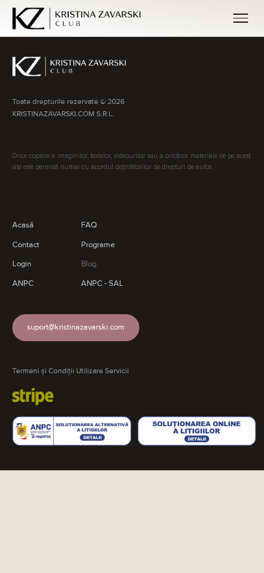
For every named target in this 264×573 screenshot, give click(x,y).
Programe (98, 245)
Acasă (23, 225)
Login (21, 264)
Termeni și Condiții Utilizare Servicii (70, 371)
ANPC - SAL (102, 283)
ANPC (23, 283)
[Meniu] (241, 18)
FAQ (89, 225)
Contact (25, 245)
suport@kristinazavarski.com (76, 327)
